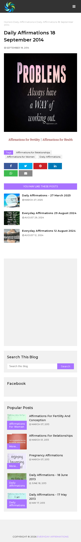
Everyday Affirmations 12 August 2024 (48, 230)
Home (7, 21)
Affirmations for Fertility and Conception (49, 418)
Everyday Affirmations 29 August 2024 (49, 213)
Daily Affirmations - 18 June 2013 (48, 477)
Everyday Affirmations (52, 536)
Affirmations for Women (21, 156)
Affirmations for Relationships (33, 152)
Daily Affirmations (23, 21)
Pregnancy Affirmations (46, 455)
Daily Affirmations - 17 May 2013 (48, 497)
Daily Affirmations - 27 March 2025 (46, 195)
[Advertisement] (40, 302)
